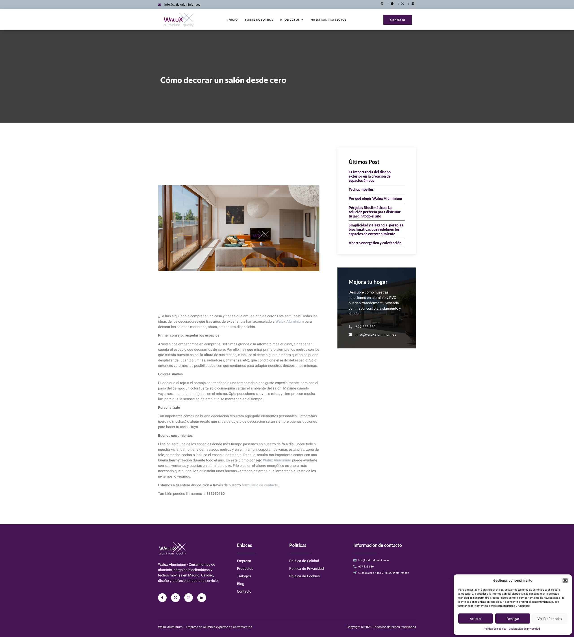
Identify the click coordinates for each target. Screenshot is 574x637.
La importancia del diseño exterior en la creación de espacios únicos (370, 176)
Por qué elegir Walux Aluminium (375, 198)
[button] (565, 580)
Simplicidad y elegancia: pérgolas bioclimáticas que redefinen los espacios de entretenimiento (376, 229)
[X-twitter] (175, 597)
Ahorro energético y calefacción (375, 243)
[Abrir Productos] (302, 20)
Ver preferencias (549, 619)
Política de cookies (495, 629)
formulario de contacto (260, 485)
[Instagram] (188, 597)
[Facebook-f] (162, 597)
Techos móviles (361, 189)
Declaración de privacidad (524, 629)
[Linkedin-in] (201, 597)
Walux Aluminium (290, 321)
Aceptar (476, 619)
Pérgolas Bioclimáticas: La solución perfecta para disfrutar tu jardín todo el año (375, 211)
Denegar (513, 619)
